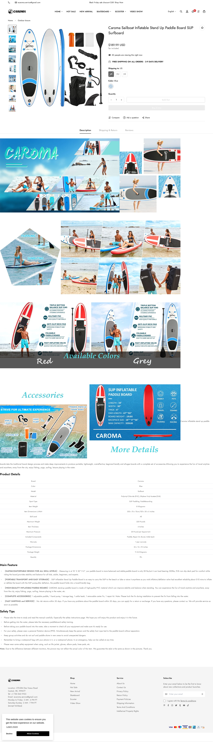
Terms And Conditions (126, 707)
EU (118, 74)
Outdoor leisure (24, 20)
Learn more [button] (12, 727)
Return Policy (122, 695)
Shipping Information (125, 703)
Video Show (136, 11)
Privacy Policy (122, 691)
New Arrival (86, 11)
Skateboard (103, 11)
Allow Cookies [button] (33, 734)
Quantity (112, 93)
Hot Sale (71, 11)
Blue (110, 86)
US (111, 74)
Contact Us (121, 687)
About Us (120, 683)
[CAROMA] (17, 11)
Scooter (119, 11)
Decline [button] (9, 734)
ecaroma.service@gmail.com (25, 696)
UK (124, 74)
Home (58, 11)
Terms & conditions (188, 700)
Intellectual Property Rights (128, 711)
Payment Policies (124, 699)
